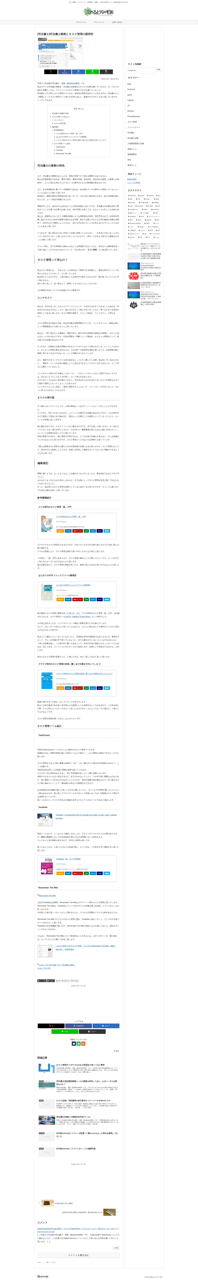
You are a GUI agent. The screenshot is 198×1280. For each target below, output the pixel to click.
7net (86, 531)
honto (93, 531)
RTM (59, 981)
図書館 (107, 531)
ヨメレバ (64, 521)
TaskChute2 (60, 146)
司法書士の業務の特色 (60, 113)
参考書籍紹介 (59, 130)
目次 (75, 108)
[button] (106, 71)
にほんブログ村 (43, 968)
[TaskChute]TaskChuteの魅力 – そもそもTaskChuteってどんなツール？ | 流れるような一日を (76, 1228)
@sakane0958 (73, 83)
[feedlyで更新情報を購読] (79, 1044)
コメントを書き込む (78, 1255)
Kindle (68, 531)
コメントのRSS (133, 182)
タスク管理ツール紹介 (62, 143)
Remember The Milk (63, 153)
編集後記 (55, 126)
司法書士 (51, 981)
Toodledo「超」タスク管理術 (68, 858)
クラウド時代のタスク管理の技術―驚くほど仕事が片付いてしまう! (81, 140)
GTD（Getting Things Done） (79, 616)
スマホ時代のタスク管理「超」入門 (69, 133)
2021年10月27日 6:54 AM (45, 1232)
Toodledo (59, 150)
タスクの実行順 (60, 123)
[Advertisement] (78, 1001)
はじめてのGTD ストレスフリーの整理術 (71, 136)
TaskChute (67, 981)
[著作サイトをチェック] (74, 1044)
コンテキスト (59, 120)
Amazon (60, 531)
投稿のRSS (131, 179)
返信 (117, 1248)
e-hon (99, 531)
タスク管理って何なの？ (61, 116)
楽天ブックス (78, 531)
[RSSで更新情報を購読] (83, 1044)
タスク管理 (43, 981)
